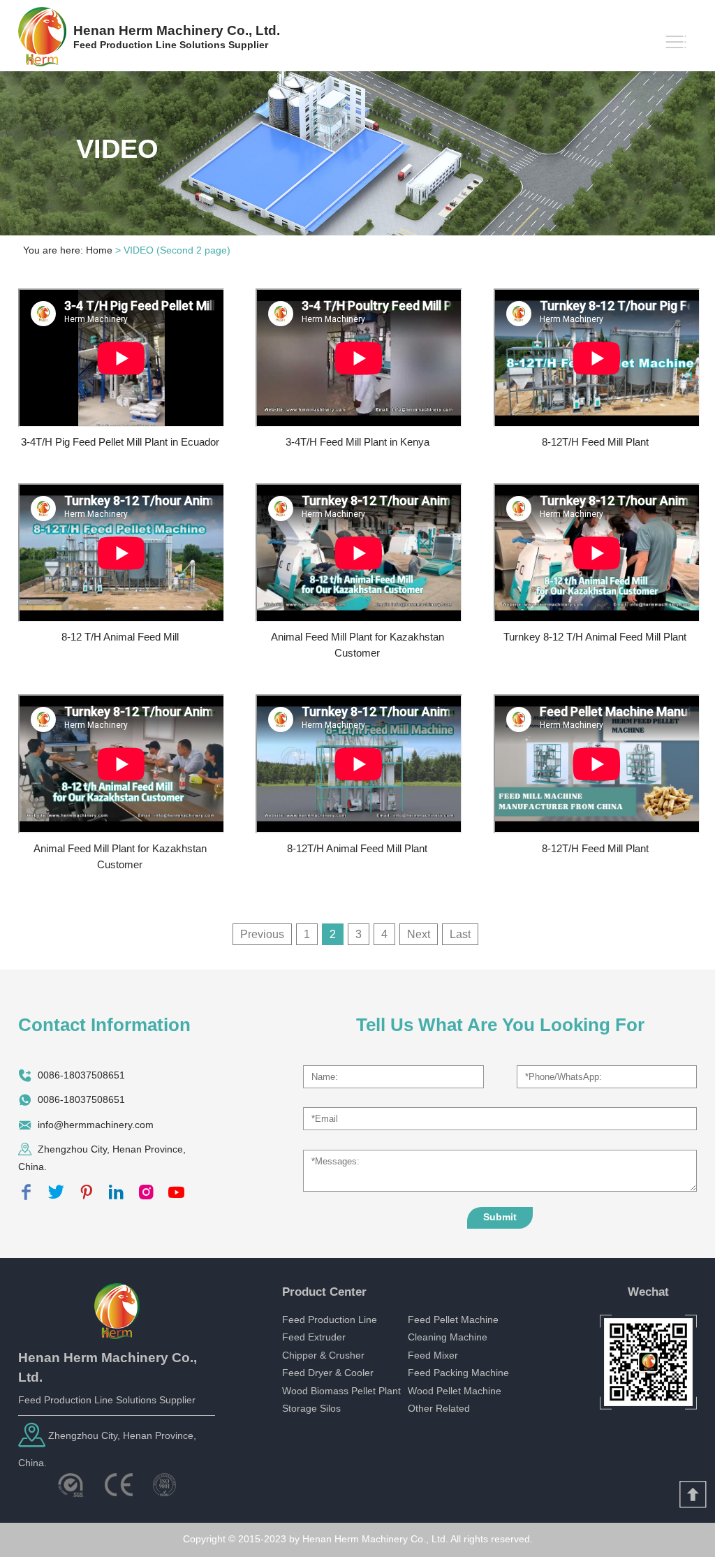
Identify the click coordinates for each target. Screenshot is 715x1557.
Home (99, 250)
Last (460, 934)
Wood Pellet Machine (454, 1391)
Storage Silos (311, 1408)
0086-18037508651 (81, 1074)
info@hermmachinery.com (96, 1124)
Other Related (439, 1408)
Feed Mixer (433, 1355)
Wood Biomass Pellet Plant (341, 1391)
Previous (262, 934)
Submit (500, 1217)
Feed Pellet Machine (453, 1320)
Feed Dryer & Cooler (328, 1373)
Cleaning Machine (447, 1337)
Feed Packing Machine (458, 1373)
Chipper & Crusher (323, 1355)
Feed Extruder (314, 1337)
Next (418, 934)
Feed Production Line (329, 1320)
